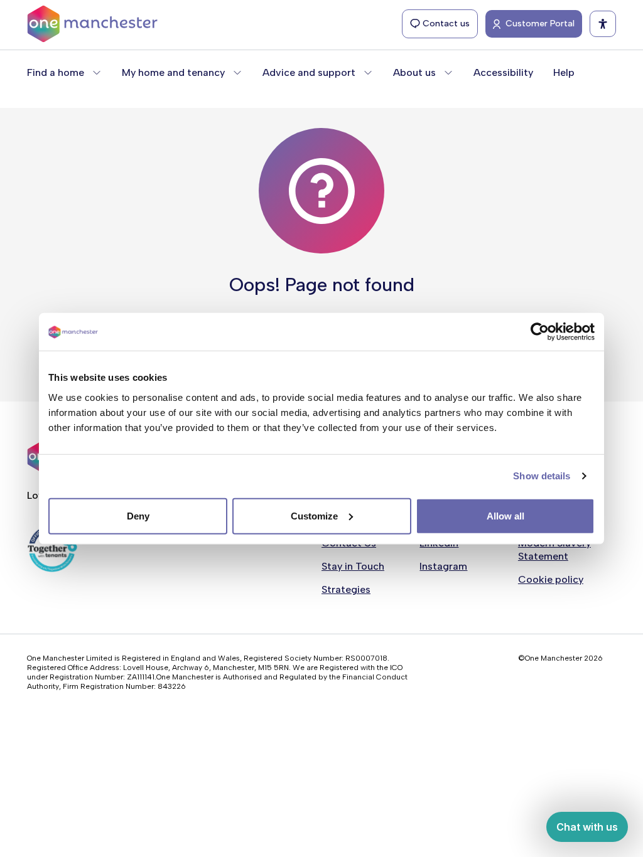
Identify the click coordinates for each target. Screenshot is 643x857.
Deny (138, 515)
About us (414, 72)
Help (564, 72)
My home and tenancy (173, 72)
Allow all (505, 515)
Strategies (346, 589)
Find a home (55, 72)
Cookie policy (550, 579)
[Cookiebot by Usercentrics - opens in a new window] (540, 331)
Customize (314, 515)
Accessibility (503, 72)
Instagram (443, 566)
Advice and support (308, 72)
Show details (541, 476)
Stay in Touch (353, 566)
